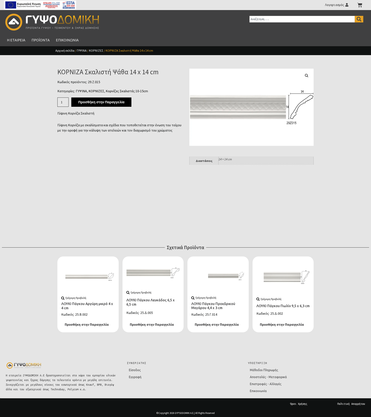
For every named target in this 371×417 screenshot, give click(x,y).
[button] (306, 75)
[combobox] (302, 19)
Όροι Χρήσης (298, 403)
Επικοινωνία (258, 391)
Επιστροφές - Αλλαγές (265, 384)
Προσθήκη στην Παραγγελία (101, 102)
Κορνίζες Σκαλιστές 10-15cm (127, 91)
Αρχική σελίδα (64, 50)
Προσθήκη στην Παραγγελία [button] (87, 324)
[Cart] (359, 5)
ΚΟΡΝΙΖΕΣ (96, 50)
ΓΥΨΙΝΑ (82, 50)
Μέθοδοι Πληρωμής (264, 370)
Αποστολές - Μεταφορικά (268, 377)
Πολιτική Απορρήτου (351, 403)
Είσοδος (135, 370)
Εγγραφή (135, 377)
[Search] (359, 19)
